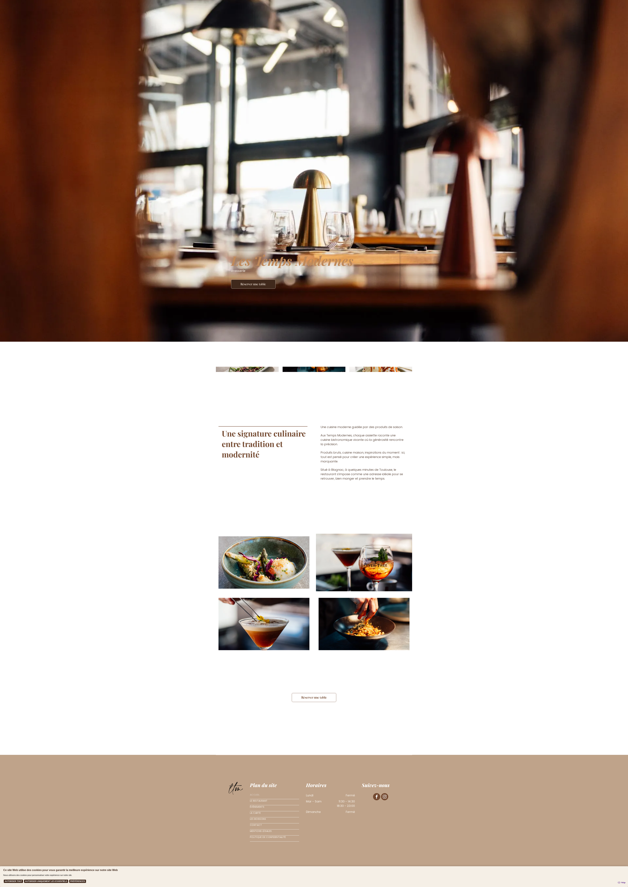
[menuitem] (274, 796)
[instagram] (384, 797)
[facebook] (376, 797)
